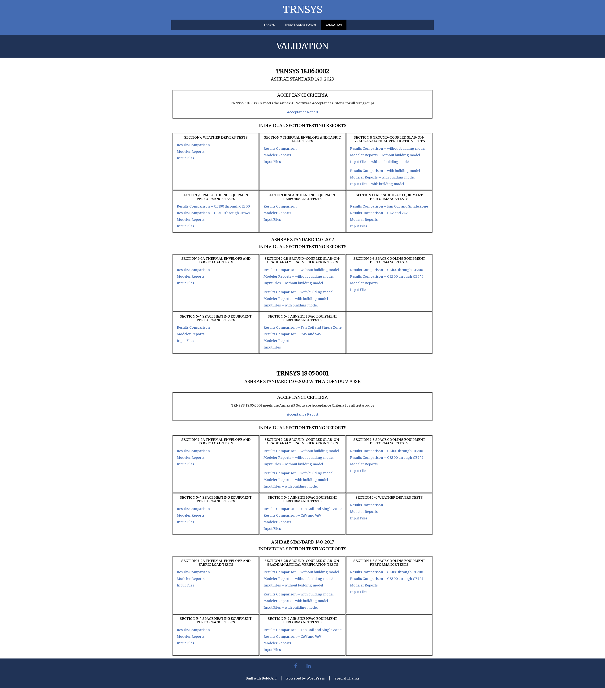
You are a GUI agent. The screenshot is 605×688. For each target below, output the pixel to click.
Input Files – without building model (380, 162)
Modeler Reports (190, 151)
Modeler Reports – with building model (382, 177)
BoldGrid (269, 678)
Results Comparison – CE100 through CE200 (213, 206)
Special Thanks (346, 678)
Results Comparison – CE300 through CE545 (213, 213)
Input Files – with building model (377, 184)
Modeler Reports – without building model (385, 155)
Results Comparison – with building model (385, 171)
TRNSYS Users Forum (300, 24)
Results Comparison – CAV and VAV (379, 213)
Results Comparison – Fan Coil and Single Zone (389, 206)
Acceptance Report (302, 112)
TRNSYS (302, 9)
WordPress (316, 678)
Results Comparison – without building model (387, 148)
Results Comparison (193, 145)
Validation (333, 24)
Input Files (185, 158)
